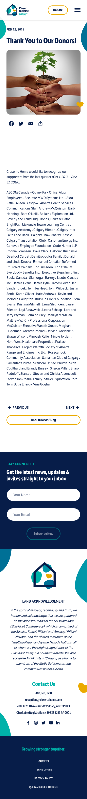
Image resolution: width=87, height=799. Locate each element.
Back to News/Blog (43, 420)
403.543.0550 (43, 693)
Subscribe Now (43, 534)
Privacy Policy (43, 778)
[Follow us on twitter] (43, 723)
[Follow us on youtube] (51, 723)
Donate (58, 10)
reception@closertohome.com (43, 700)
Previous (21, 408)
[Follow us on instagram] (36, 723)
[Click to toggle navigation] (77, 10)
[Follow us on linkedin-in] (58, 723)
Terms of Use (43, 769)
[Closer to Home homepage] (43, 575)
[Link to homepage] (17, 10)
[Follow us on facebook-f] (29, 723)
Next (70, 408)
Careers (43, 761)
